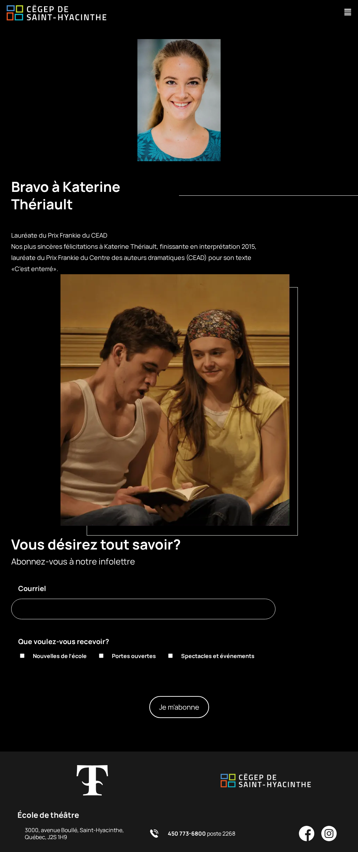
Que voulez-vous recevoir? (63, 641)
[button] (347, 12)
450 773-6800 (187, 833)
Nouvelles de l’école (60, 656)
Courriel (32, 588)
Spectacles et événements (218, 656)
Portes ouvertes (134, 656)
